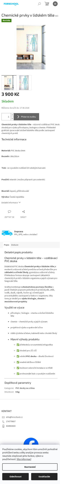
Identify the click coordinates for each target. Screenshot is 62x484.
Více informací (24, 459)
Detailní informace (10, 202)
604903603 (10, 426)
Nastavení (30, 467)
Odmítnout (15, 476)
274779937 (10, 421)
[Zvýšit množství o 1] (12, 115)
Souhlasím (44, 476)
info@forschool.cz (14, 417)
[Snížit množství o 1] (12, 118)
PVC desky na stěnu (25, 388)
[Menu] (55, 4)
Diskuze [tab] (14, 244)
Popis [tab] (6, 244)
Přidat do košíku (28, 116)
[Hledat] (39, 4)
